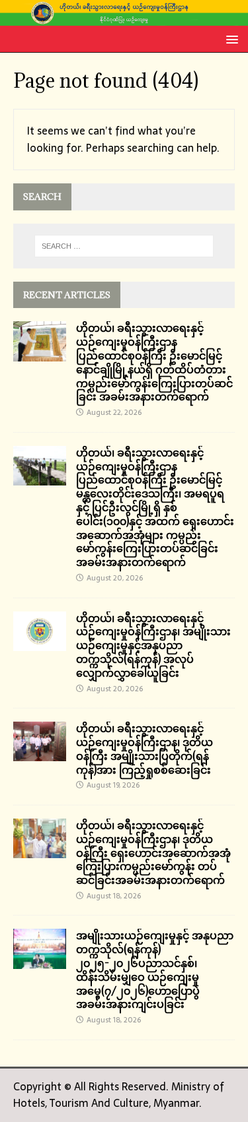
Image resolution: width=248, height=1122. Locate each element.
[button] (230, 38)
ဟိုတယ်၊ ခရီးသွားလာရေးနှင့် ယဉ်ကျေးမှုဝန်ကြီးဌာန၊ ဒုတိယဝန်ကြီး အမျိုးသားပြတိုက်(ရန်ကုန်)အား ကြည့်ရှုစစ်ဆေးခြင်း (144, 748)
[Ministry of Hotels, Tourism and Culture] (124, 17)
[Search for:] (124, 246)
